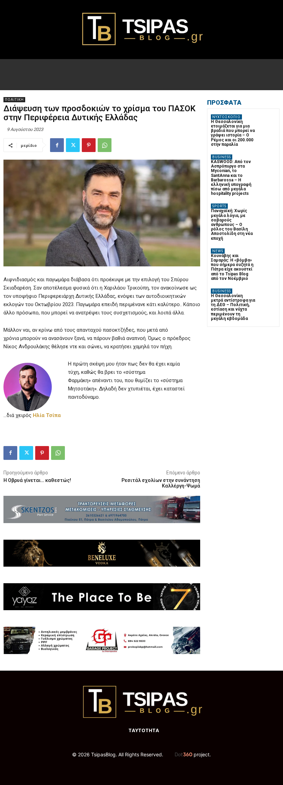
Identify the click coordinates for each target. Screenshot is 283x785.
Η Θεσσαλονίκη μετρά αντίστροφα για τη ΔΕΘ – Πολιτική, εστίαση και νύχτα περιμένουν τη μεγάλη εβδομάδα (233, 307)
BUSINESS (221, 157)
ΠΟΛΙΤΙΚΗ (14, 100)
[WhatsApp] (104, 145)
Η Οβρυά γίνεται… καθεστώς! (37, 480)
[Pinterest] (89, 145)
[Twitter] (73, 145)
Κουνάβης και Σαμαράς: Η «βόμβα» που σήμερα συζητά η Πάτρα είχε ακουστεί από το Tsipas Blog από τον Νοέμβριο (232, 267)
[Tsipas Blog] (141, 29)
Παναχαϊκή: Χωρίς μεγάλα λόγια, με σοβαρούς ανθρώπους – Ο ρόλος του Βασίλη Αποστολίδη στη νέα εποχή (232, 224)
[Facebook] (57, 145)
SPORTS (219, 206)
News (217, 251)
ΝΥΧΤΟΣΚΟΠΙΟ (226, 117)
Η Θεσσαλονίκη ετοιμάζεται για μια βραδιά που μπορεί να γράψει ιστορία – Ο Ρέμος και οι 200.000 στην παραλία (233, 133)
